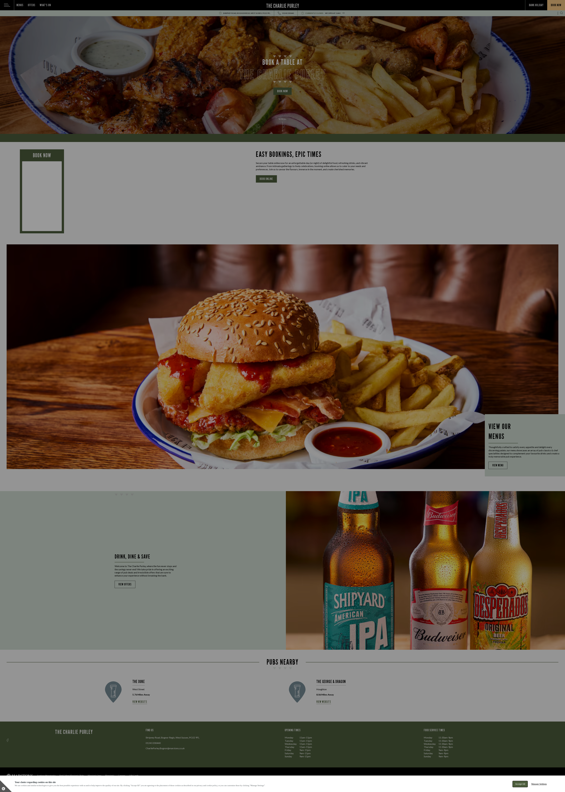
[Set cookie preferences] (6, 786)
